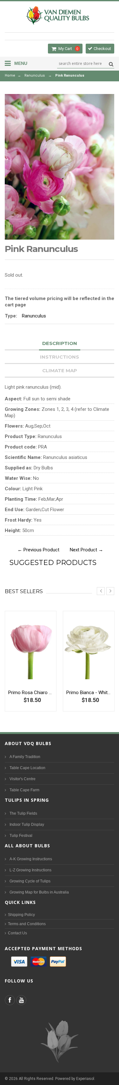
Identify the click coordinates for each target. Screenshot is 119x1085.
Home (10, 75)
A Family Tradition (25, 757)
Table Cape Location (27, 768)
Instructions (59, 357)
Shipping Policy (21, 915)
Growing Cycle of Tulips (30, 881)
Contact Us (17, 933)
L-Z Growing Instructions (30, 870)
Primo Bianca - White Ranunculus (88, 692)
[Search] (110, 64)
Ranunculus (34, 75)
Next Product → (86, 550)
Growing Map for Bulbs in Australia (39, 892)
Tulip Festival (21, 835)
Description (59, 343)
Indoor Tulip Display (27, 824)
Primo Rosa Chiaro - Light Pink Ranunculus (30, 692)
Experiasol (85, 1078)
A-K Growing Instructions (31, 859)
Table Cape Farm (24, 790)
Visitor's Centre (23, 779)
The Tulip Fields (23, 813)
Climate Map (59, 370)
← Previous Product (38, 550)
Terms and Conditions (27, 924)
